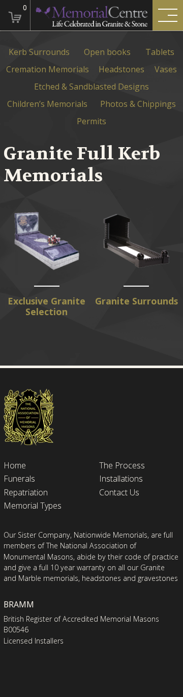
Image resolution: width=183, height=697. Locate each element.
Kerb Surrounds (39, 52)
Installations (121, 479)
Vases (166, 69)
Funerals (19, 479)
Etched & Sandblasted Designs (91, 87)
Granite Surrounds (136, 301)
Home (15, 465)
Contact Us (119, 492)
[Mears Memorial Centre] (92, 15)
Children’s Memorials (47, 104)
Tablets (159, 52)
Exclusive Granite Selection (46, 307)
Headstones (121, 69)
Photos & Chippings (138, 104)
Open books (107, 52)
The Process (122, 465)
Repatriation (26, 492)
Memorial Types (33, 506)
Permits (91, 121)
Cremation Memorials (47, 69)
